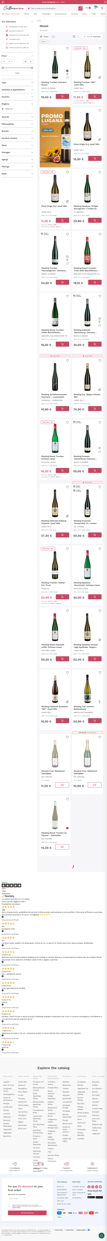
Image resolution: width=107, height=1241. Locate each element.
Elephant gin (97, 1124)
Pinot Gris (22, 1119)
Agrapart (66, 1095)
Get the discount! (27, 1213)
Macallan (95, 1082)
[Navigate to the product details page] (55, 64)
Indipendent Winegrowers (53, 1126)
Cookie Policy (70, 1229)
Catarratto (22, 1082)
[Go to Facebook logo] (89, 1186)
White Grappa (83, 1113)
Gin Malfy (96, 1095)
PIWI (49, 1152)
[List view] (78, 36)
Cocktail (80, 1139)
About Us (60, 1186)
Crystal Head (97, 1109)
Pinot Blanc (22, 1092)
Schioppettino (9, 1094)
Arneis (20, 1095)
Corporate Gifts (62, 1198)
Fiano (20, 1109)
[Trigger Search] (80, 8)
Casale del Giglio (67, 1140)
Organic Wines (51, 1103)
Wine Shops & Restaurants (62, 1194)
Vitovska (21, 1099)
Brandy (80, 1085)
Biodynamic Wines (52, 1109)
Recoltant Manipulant (52, 1144)
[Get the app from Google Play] (99, 1197)
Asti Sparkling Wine (38, 1125)
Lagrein (6, 1082)
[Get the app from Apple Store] (91, 1197)
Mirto (79, 1119)
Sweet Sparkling (37, 1143)
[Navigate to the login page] (95, 8)
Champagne (46, 14)
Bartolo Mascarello (67, 1115)
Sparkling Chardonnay (38, 1131)
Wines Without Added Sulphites (51, 1095)
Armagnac (81, 1082)
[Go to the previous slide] (3, 2)
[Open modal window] (62, 785)
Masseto (66, 1092)
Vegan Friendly (51, 1138)
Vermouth (81, 1123)
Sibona (95, 1099)
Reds (35, 14)
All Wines (74, 14)
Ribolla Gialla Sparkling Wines (38, 1104)
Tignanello (7, 1129)
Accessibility (76, 1198)
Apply (17, 73)
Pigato (20, 1122)
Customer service (78, 1186)
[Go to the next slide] (105, 2)
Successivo (15, 904)
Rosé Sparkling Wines (37, 1096)
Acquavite (81, 1129)
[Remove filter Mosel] (45, 41)
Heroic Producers (52, 1160)
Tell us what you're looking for (43, 8)
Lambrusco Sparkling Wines (37, 1118)
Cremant (36, 1157)
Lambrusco (8, 1107)
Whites (26, 14)
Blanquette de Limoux (38, 1089)
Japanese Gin (82, 1089)
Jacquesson (67, 1102)
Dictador (95, 1112)
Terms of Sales (77, 1189)
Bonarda (6, 1120)
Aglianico (7, 1117)
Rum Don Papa (96, 1120)
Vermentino (23, 1112)
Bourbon (80, 1104)
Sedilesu (66, 1082)
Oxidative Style (51, 1132)
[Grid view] (74, 36)
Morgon (6, 1104)
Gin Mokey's (97, 1089)
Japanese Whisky (81, 1093)
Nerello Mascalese (7, 1125)
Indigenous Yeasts (52, 1120)
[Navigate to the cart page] (102, 8)
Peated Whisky (80, 1108)
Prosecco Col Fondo (38, 1083)
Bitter (79, 1126)
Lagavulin (96, 1134)
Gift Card (60, 1201)
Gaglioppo (7, 1133)
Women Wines (53, 1155)
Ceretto (66, 1089)
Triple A (51, 1149)
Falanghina (22, 1089)
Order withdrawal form (78, 1194)
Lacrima (6, 1114)
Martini (95, 1105)
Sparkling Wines (60, 14)
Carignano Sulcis (7, 1090)
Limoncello (82, 1116)
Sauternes (22, 1125)
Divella (65, 1135)
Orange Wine (53, 1088)
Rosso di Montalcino (8, 1099)
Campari (95, 1102)
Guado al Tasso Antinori (66, 1129)
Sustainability (62, 1189)
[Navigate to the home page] (13, 7)
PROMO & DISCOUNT (12, 14)
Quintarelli (67, 1099)
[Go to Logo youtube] (100, 1186)
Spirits (84, 14)
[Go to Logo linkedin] (96, 1186)
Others (103, 14)
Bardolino (7, 1136)
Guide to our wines (64, 1204)
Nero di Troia (8, 1085)
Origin (94, 14)
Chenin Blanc (23, 1105)
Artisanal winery (51, 1083)
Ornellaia (66, 1111)
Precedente (6, 904)
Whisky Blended (80, 1134)
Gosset (65, 1120)
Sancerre (21, 1085)
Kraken (95, 1085)
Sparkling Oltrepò (37, 1152)
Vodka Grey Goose (96, 1129)
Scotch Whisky (80, 1099)
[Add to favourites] (67, 48)
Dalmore (95, 1115)
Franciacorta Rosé (38, 1111)
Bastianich (67, 1085)
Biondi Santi (67, 1124)
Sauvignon (22, 1115)
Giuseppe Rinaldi (66, 1106)
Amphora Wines (51, 1115)
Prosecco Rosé (36, 1137)
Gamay (6, 1110)
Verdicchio (22, 1102)
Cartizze (36, 1148)
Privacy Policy (16, 1207)
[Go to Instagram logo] (92, 1186)
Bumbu (95, 1092)
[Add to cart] (62, 96)
